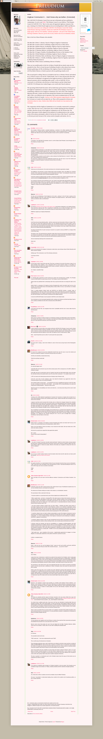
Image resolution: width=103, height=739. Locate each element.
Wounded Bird (17, 207)
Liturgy (15, 145)
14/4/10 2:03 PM (40, 452)
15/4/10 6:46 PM (39, 618)
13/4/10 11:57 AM (39, 194)
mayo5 (53, 721)
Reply (32, 134)
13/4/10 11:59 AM (40, 204)
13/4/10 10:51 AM (40, 147)
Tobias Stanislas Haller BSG (37, 475)
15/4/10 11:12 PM (40, 663)
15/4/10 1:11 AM (40, 484)
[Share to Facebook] (55, 120)
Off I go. (15, 252)
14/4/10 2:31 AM (39, 364)
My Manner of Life (18, 239)
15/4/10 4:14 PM (46, 594)
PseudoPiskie (34, 306)
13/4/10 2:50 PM (40, 275)
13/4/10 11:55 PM (40, 350)
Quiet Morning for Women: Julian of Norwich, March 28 (17, 261)
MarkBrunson (34, 350)
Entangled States (17, 191)
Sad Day (15, 214)
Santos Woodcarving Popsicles (17, 129)
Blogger (62, 721)
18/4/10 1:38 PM (36, 672)
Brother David (34, 420)
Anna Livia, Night (17, 141)
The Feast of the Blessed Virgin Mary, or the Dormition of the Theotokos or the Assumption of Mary (18, 184)
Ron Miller (33, 128)
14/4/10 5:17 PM (37, 461)
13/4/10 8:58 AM (36, 138)
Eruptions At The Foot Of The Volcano (17, 221)
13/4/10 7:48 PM (40, 315)
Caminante (33, 261)
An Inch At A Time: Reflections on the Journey (18, 154)
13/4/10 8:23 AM (39, 128)
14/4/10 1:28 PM (40, 440)
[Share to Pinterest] (57, 120)
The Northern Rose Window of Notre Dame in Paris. (17, 173)
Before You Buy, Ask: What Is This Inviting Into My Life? (18, 132)
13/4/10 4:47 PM (40, 306)
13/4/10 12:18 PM (37, 217)
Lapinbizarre (33, 204)
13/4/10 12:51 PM (40, 247)
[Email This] (51, 120)
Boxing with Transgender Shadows (16, 163)
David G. (33, 340)
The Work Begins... (17, 245)
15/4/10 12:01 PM (41, 580)
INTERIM (16, 208)
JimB (32, 167)
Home (52, 711)
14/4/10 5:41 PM (46, 475)
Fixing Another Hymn (18, 82)
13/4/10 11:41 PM (38, 340)
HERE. (44, 22)
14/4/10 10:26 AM (41, 420)
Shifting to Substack (17, 156)
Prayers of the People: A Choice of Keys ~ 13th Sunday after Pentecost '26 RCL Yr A (18, 111)
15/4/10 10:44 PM (37, 631)
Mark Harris (33, 326)
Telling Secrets (17, 161)
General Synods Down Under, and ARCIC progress (17, 122)
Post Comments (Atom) (37, 713)
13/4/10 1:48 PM (39, 261)
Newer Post (30, 711)
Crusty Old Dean (17, 198)
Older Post (73, 711)
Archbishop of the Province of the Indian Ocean (45, 206)
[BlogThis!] (52, 120)
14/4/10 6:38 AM (36, 395)
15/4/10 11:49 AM (37, 552)
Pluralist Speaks (17, 213)
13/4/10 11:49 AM (37, 167)
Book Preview (83, 32)
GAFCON (16, 244)
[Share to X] (54, 120)
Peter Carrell (33, 275)
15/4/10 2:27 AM (39, 543)
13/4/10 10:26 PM (42, 326)
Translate (85, 51)
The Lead (16, 277)
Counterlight (33, 247)
